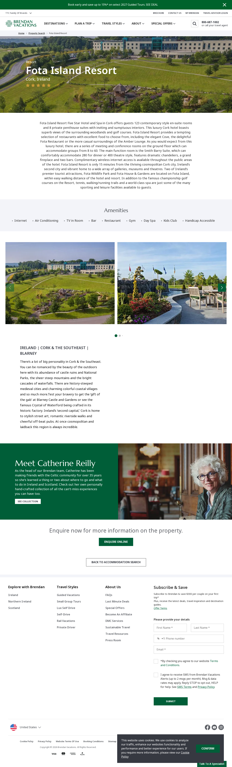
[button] (37, 727)
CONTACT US (174, 13)
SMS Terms (184, 687)
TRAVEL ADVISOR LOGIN (215, 13)
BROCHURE (158, 13)
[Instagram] (221, 727)
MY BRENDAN (192, 13)
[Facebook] (208, 727)
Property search (37, 33)
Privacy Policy (206, 687)
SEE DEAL (152, 5)
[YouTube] (215, 727)
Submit (171, 701)
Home (21, 33)
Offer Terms (160, 608)
